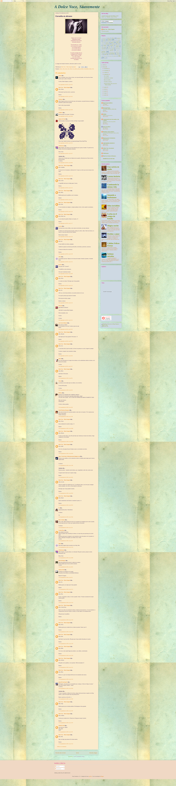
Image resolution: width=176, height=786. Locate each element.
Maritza (60, 392)
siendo (90, 68)
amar (66, 68)
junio (105, 91)
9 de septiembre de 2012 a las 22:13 (66, 285)
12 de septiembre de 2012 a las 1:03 (66, 527)
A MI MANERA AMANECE (109, 143)
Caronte (104, 41)
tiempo (106, 56)
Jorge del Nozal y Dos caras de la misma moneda (110, 84)
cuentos (103, 42)
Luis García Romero (63, 322)
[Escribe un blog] (83, 67)
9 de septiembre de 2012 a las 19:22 (66, 96)
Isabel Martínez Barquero (64, 410)
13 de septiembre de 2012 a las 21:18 (66, 619)
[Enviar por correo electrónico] (81, 67)
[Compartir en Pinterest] (87, 67)
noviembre (106, 70)
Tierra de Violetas (106, 126)
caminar (119, 39)
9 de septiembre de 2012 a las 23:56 (66, 355)
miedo (109, 48)
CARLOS (61, 112)
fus (59, 507)
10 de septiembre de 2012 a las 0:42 (66, 390)
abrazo (61, 68)
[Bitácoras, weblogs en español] (105, 326)
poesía (78, 68)
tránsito (114, 56)
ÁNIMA (104, 114)
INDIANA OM (62, 725)
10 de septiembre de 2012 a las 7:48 (66, 416)
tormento (110, 56)
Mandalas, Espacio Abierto (108, 131)
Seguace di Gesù (62, 119)
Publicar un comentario (61, 746)
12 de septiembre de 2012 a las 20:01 (66, 567)
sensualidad (86, 68)
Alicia (60, 256)
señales (117, 53)
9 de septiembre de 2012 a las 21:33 (66, 236)
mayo (105, 93)
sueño (114, 54)
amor (68, 68)
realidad (103, 53)
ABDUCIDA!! (105, 144)
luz (73, 68)
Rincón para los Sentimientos (109, 138)
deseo (71, 68)
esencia (107, 44)
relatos (107, 53)
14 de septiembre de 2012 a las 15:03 (66, 699)
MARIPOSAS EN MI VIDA (109, 158)
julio (105, 89)
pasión (75, 68)
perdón (118, 50)
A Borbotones (61, 145)
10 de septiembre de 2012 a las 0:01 (66, 378)
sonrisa (110, 54)
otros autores (105, 50)
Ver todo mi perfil (105, 31)
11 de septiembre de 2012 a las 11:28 (66, 465)
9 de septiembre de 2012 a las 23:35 (66, 329)
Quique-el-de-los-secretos (107, 115)
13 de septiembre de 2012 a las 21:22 (66, 679)
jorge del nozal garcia (63, 682)
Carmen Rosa (61, 530)
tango (102, 56)
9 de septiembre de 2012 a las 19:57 (66, 153)
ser (102, 54)
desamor (107, 42)
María (60, 358)
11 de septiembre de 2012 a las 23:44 (66, 517)
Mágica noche (105, 149)
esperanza (114, 43)
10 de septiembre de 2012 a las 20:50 (66, 453)
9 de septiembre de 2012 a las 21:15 (66, 187)
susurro (118, 54)
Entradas (58, 766)
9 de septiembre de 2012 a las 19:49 (66, 116)
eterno (104, 45)
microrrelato (104, 48)
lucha (103, 47)
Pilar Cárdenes (62, 519)
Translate (111, 22)
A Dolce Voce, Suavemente (77, 6)
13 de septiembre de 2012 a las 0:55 (66, 577)
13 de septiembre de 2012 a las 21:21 (66, 667)
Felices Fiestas (104, 46)
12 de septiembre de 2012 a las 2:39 (66, 540)
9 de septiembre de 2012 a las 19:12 (66, 84)
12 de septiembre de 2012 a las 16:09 (66, 557)
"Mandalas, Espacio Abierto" (111, 16)
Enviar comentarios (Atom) (79, 756)
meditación (117, 47)
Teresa (60, 381)
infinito (117, 46)
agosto (105, 87)
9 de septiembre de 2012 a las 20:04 (66, 162)
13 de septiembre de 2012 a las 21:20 (66, 643)
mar (113, 47)
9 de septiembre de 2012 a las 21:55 (66, 261)
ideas (113, 46)
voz (105, 57)
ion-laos (60, 226)
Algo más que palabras (107, 102)
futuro (109, 46)
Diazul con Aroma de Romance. (109, 156)
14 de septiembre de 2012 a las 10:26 (66, 688)
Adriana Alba (61, 569)
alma (64, 68)
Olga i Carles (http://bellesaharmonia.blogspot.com (69, 456)
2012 (104, 66)
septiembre (106, 74)
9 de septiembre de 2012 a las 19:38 (66, 109)
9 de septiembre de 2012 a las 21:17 (66, 223)
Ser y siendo (106, 76)
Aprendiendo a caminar (108, 77)
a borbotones (104, 38)
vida (93, 68)
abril (105, 95)
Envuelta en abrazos (108, 81)
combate (113, 41)
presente (82, 68)
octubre (105, 72)
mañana (109, 47)
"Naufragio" (105, 104)
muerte (112, 48)
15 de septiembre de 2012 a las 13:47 (66, 710)
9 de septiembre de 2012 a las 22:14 (66, 302)
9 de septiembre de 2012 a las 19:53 (66, 143)
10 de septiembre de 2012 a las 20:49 (66, 441)
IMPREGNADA (106, 139)
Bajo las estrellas (107, 79)
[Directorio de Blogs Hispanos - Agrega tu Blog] (111, 325)
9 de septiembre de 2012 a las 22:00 (66, 273)
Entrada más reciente (60, 752)
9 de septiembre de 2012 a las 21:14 (66, 175)
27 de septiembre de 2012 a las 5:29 (66, 731)
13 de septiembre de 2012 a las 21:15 (66, 589)
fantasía (117, 45)
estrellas (119, 43)
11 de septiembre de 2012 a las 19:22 (66, 477)
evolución (112, 45)
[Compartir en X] (84, 67)
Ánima (60, 75)
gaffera (90, 776)
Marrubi (60, 305)
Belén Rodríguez (62, 560)
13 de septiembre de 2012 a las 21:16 (66, 602)
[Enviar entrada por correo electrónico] (79, 66)
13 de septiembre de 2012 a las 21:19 (66, 631)
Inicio (77, 752)
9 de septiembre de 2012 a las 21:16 (66, 211)
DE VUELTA (105, 127)
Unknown (61, 99)
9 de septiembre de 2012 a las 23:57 (66, 366)
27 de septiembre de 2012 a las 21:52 (66, 743)
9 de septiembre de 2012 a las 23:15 (66, 320)
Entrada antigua (93, 752)
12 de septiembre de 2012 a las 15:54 (66, 547)
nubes (116, 48)
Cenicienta (108, 41)
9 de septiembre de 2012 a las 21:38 (66, 254)
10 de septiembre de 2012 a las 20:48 (66, 428)
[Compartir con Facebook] (85, 67)
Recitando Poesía (106, 107)
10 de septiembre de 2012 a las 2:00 (66, 407)
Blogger (102, 776)
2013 (104, 64)
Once (120, 48)
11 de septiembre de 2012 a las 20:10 (66, 493)
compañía (117, 41)
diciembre (106, 68)
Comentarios (58, 768)
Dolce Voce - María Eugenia (66, 66)
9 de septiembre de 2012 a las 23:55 (66, 341)
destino (117, 42)
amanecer (119, 38)
